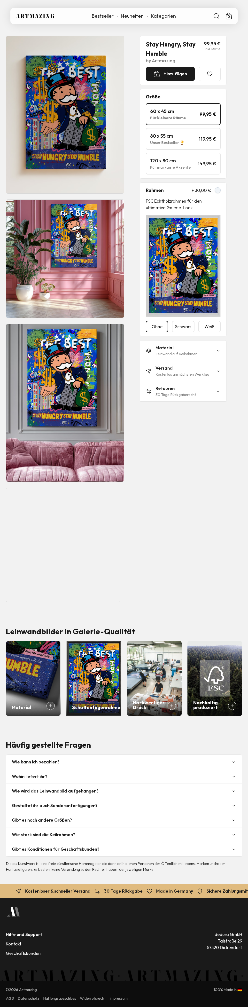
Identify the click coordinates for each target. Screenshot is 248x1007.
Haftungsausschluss (59, 998)
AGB (10, 998)
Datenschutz (28, 998)
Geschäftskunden (23, 953)
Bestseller (103, 16)
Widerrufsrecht (93, 998)
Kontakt (13, 944)
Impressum (118, 998)
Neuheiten (132, 16)
